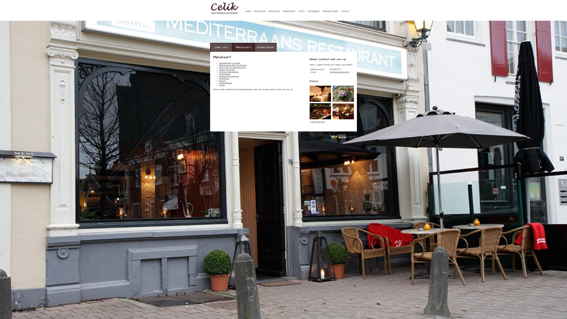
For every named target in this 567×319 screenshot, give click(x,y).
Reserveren (289, 11)
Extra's (222, 85)
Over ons (221, 47)
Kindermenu (224, 79)
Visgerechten (224, 74)
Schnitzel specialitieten (229, 72)
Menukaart (274, 11)
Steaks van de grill (227, 70)
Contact (345, 11)
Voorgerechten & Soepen (229, 63)
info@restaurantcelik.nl (340, 72)
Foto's (301, 11)
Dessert (222, 81)
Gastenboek (313, 11)
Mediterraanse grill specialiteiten (232, 65)
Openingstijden (330, 11)
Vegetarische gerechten (229, 76)
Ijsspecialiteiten (225, 83)
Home (248, 11)
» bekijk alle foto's (317, 122)
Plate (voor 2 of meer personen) (232, 67)
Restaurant (260, 11)
